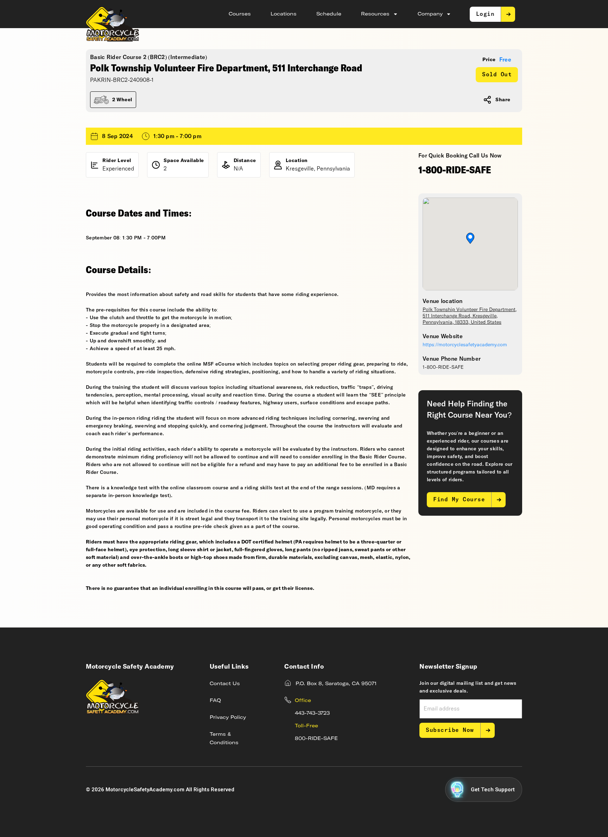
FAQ (215, 700)
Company (430, 14)
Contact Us (225, 683)
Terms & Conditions (224, 738)
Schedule (328, 14)
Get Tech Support (493, 789)
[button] (470, 238)
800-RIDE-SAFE (316, 738)
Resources (375, 14)
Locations (284, 14)
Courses (240, 14)
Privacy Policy (228, 717)
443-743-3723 (312, 713)
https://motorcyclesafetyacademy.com (465, 344)
